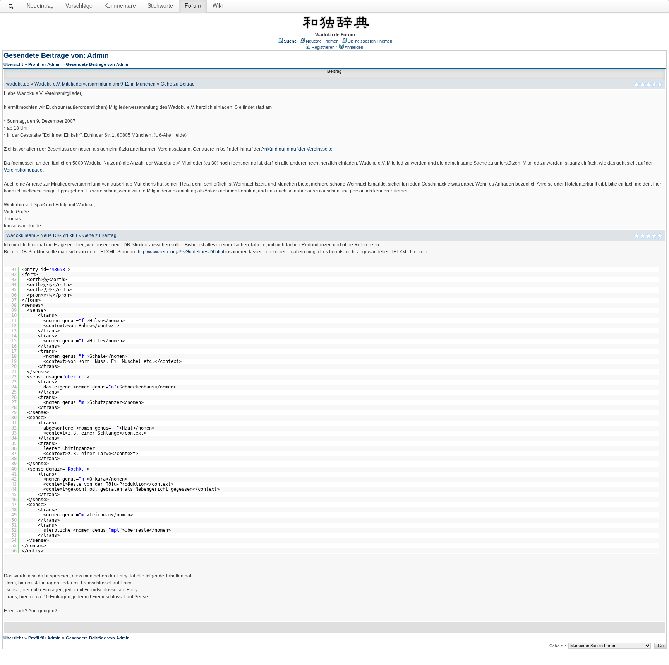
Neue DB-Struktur (58, 235)
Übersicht (13, 64)
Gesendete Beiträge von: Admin (56, 55)
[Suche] (11, 7)
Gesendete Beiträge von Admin (98, 64)
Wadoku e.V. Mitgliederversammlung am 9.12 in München (95, 84)
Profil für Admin (44, 64)
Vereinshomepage (23, 170)
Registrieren (323, 47)
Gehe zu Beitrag (178, 84)
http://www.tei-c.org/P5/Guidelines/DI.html (181, 251)
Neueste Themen (322, 41)
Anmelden (354, 47)
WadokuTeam (20, 235)
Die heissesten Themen (370, 41)
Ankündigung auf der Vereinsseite (297, 149)
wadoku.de (17, 84)
